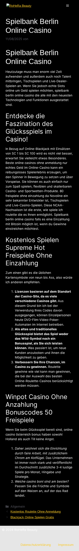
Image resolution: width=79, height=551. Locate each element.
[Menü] (67, 5)
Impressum (65, 545)
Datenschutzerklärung (36, 545)
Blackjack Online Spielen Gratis (32, 517)
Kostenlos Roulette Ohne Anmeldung (35, 511)
